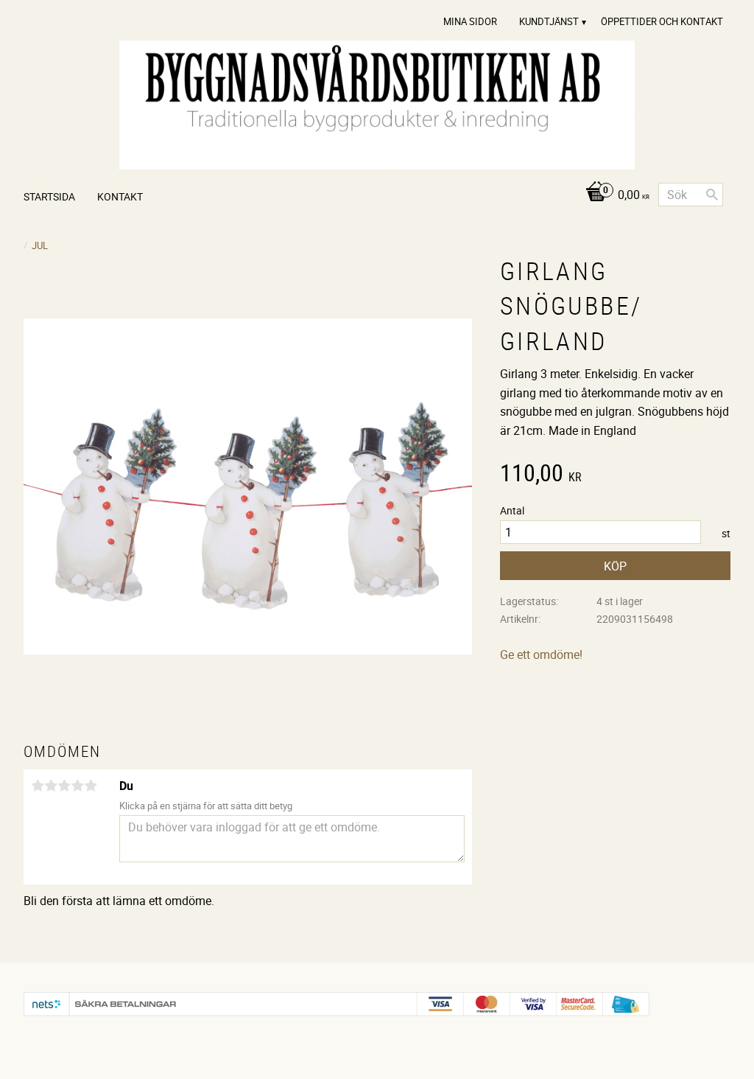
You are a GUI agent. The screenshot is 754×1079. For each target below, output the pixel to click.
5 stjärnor (90, 785)
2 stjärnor (50, 785)
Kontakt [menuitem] (120, 196)
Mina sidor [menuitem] (470, 21)
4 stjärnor (77, 785)
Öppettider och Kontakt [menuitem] (662, 21)
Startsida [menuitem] (49, 196)
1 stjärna (37, 785)
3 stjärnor (64, 785)
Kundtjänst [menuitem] (549, 21)
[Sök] (712, 195)
